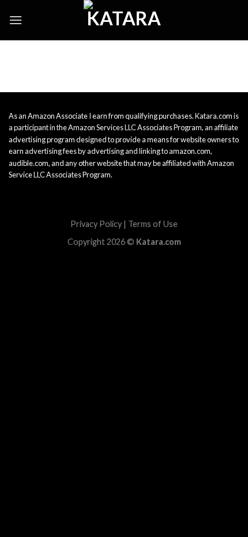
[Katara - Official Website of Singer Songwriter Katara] (124, 20)
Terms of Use (153, 224)
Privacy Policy (96, 224)
